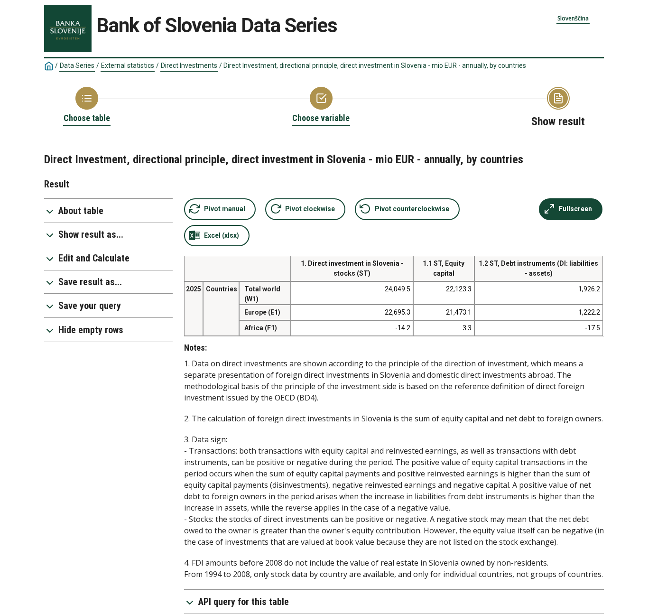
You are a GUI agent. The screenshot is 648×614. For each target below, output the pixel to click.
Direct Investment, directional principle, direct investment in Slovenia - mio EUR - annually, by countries (374, 65)
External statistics (127, 65)
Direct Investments (189, 65)
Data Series (77, 65)
